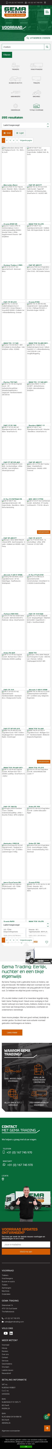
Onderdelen (6, 1294)
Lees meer (12, 1032)
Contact (5, 1357)
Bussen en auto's (8, 1282)
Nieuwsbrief (6, 1373)
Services (5, 1361)
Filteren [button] (7, 54)
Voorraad (5, 1345)
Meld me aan (26, 1251)
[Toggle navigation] (47, 12)
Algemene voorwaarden (11, 1431)
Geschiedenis (7, 1364)
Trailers (4, 1285)
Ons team (5, 1367)
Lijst (21, 133)
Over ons (5, 1354)
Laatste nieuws (7, 1370)
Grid (9, 133)
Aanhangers (6, 1288)
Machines (5, 1291)
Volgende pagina (26, 140)
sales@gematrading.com (14, 1322)
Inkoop (4, 1348)
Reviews (5, 1351)
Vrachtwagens (7, 1278)
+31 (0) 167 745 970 (15, 2)
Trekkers (5, 1275)
